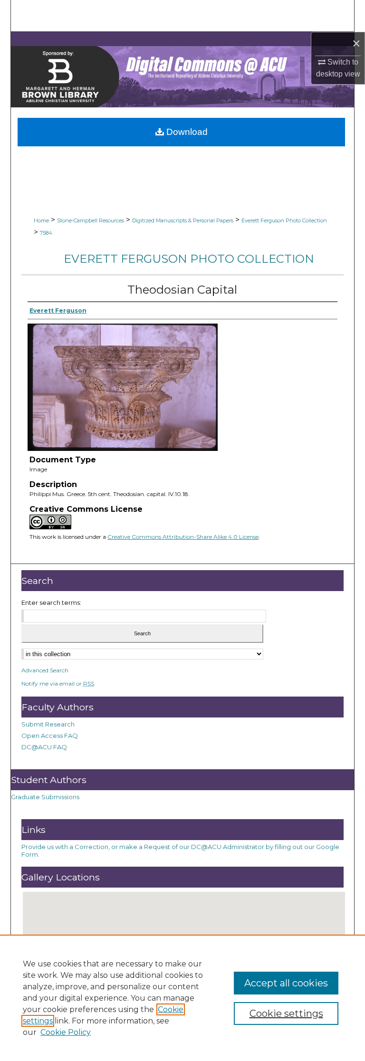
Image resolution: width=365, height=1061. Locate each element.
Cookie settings (286, 1013)
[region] (182, 998)
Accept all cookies (286, 983)
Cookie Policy (65, 1032)
